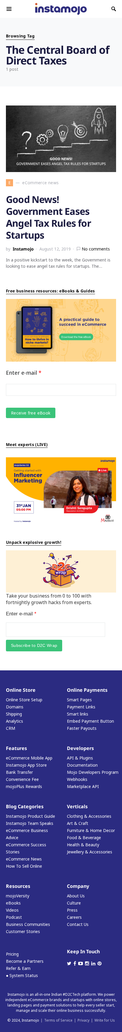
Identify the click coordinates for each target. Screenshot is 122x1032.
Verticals (77, 806)
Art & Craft (77, 823)
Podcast (14, 917)
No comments (96, 249)
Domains (14, 707)
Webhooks (77, 779)
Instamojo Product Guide (30, 816)
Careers (74, 917)
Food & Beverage (84, 837)
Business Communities (28, 924)
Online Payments (87, 690)
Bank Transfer (19, 772)
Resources (18, 886)
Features (16, 748)
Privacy (83, 1020)
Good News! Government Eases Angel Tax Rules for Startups (48, 217)
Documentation (82, 765)
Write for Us (104, 1020)
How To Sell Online (24, 866)
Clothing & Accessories (89, 816)
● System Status (22, 975)
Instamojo (23, 249)
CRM (10, 728)
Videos (12, 910)
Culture (74, 903)
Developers (80, 748)
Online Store (21, 690)
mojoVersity (17, 896)
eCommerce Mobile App (29, 758)
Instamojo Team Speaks (29, 823)
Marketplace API (83, 786)
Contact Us (78, 924)
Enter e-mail (23, 372)
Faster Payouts (82, 728)
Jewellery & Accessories (89, 852)
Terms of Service (58, 1020)
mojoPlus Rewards (24, 786)
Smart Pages (79, 699)
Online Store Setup (24, 699)
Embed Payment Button (90, 721)
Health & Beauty (83, 844)
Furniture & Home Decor (91, 830)
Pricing (12, 954)
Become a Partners (25, 961)
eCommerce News (24, 859)
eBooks (13, 903)
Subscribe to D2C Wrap (34, 645)
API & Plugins (80, 758)
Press (72, 910)
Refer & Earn (18, 968)
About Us (76, 896)
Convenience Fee (22, 779)
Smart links (77, 714)
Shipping (14, 714)
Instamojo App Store (26, 765)
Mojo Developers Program (92, 772)
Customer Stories (23, 931)
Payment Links (81, 707)
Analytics (14, 721)
